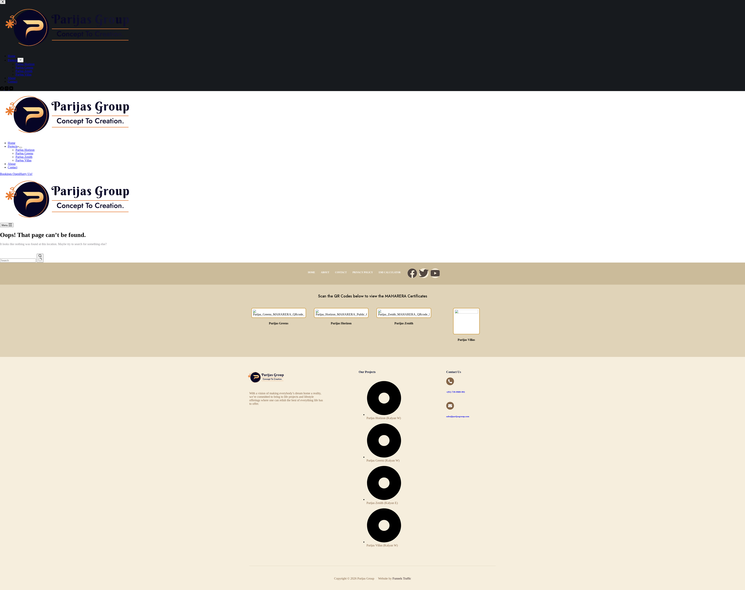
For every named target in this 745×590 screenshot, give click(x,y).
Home (11, 143)
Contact (12, 167)
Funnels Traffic (401, 578)
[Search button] (40, 258)
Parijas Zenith (24, 156)
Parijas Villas (23, 160)
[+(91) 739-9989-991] (450, 381)
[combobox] (18, 260)
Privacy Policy (363, 272)
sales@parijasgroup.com (457, 416)
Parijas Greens (24, 153)
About (12, 163)
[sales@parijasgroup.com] (450, 406)
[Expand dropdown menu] (20, 147)
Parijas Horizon (25, 150)
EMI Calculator (390, 272)
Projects (12, 146)
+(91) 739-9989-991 (455, 392)
